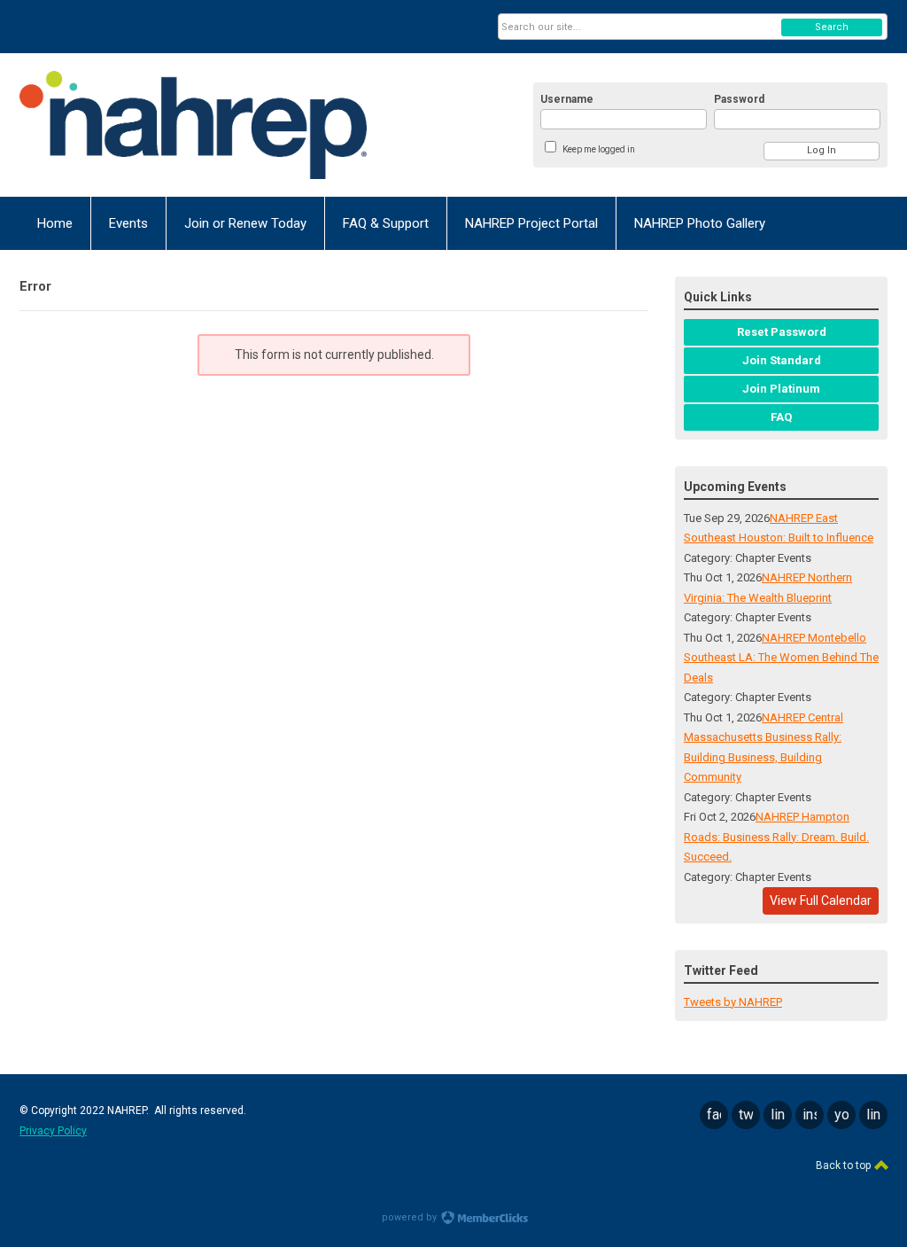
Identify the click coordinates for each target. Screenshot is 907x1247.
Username (566, 99)
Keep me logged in (598, 149)
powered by (410, 1217)
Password (739, 99)
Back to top (844, 1165)
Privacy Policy (53, 1131)
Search (832, 27)
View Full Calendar (821, 900)
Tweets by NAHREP (733, 1002)
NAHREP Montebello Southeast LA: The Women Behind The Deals (781, 657)
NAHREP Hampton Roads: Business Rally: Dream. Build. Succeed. (776, 836)
